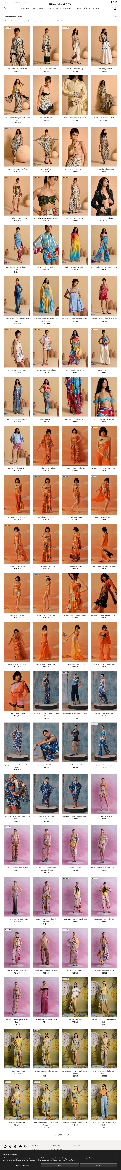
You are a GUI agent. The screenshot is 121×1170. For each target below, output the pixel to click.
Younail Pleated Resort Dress (75, 615)
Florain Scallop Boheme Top (17, 970)
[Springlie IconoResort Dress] (104, 691)
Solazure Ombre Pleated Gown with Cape (46, 320)
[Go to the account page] (112, 8)
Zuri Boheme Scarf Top (74, 69)
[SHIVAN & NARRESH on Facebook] (111, 2)
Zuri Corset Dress (46, 118)
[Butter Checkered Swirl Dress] (75, 95)
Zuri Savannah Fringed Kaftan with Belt (17, 119)
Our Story (35, 1149)
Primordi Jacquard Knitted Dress (75, 1122)
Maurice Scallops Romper (46, 267)
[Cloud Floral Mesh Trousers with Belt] (104, 1100)
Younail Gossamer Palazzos (75, 468)
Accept (60, 1165)
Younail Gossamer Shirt (46, 468)
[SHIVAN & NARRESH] (60, 4)
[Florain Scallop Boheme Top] (17, 948)
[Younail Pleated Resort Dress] (75, 593)
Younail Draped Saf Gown (17, 664)
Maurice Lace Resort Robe (17, 419)
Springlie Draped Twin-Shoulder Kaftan (46, 817)
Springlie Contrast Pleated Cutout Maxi (46, 714)
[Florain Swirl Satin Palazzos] (104, 897)
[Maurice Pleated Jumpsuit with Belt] (104, 245)
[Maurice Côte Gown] (46, 397)
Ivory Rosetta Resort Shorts (46, 370)
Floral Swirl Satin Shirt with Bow (75, 919)
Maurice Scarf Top (104, 370)
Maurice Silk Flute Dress (75, 370)
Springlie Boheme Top (103, 765)
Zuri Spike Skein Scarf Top (17, 69)
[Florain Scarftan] (75, 845)
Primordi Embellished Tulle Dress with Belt (74, 1072)
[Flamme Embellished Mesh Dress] (104, 593)
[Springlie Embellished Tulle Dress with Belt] (17, 794)
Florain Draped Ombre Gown (17, 919)
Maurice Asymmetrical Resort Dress (17, 268)
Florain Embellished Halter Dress (103, 868)
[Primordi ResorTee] (75, 997)
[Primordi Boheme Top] (17, 1100)
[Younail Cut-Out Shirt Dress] (46, 593)
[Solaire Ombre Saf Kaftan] (75, 245)
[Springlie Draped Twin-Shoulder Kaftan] (46, 794)
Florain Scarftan (75, 868)
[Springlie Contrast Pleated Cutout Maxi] (46, 691)
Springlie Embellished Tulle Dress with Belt (17, 817)
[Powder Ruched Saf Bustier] (104, 397)
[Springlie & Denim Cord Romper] (75, 742)
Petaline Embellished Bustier (17, 868)
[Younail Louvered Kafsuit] (104, 495)
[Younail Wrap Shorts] (75, 495)
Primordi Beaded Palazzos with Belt (46, 1072)
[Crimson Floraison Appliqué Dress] (104, 296)
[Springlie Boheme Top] (104, 742)
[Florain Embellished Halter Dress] (104, 845)
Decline (98, 1165)
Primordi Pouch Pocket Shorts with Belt (104, 1021)
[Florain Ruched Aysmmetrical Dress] (17, 997)
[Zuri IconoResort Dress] (75, 196)
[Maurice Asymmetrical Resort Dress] (17, 245)
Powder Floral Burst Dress (17, 468)
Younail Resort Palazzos (46, 566)
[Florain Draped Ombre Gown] (17, 897)
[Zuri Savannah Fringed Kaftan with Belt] (17, 95)
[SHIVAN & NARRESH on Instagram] (114, 2)
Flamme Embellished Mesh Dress (103, 615)
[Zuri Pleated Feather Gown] (104, 147)
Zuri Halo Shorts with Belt (17, 218)
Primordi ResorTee (75, 1020)
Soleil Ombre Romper (17, 713)
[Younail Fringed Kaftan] (75, 544)
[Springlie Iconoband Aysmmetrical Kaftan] (17, 742)
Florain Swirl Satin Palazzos (103, 919)
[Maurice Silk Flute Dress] (75, 347)
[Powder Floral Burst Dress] (17, 446)
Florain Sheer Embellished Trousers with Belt (46, 869)
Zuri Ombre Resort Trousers (46, 69)
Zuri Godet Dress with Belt (104, 118)
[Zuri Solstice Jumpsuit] (104, 46)
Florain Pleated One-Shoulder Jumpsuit (46, 920)
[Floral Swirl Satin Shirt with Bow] (75, 897)
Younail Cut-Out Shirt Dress (46, 615)
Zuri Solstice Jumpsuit (104, 69)
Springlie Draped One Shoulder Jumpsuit (75, 714)
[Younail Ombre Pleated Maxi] (75, 642)
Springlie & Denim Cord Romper (75, 765)
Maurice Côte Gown (46, 419)
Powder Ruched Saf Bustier (104, 419)
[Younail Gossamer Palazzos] (75, 446)
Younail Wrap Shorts (75, 517)
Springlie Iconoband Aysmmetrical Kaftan (17, 766)
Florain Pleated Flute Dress (104, 970)
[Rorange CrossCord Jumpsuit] (104, 642)
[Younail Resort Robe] (17, 544)
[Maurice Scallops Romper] (46, 245)
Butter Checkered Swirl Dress (75, 118)
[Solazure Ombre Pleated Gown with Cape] (46, 296)
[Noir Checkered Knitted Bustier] (46, 196)
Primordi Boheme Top (17, 1122)
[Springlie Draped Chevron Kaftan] (75, 794)
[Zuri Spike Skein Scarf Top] (17, 46)
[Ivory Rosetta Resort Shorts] (46, 347)
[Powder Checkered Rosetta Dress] (75, 296)
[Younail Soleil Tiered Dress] (46, 642)
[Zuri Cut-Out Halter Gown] (75, 147)
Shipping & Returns (55, 1149)
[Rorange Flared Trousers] (17, 495)
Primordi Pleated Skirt (17, 1071)
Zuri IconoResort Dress (74, 218)
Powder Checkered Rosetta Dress (75, 319)
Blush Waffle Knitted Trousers (46, 970)
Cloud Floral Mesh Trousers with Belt (104, 1123)
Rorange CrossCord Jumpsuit (104, 664)
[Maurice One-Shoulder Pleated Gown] (17, 296)
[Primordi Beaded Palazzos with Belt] (46, 1048)
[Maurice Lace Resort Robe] (17, 397)
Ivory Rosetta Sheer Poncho (17, 370)
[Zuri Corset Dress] (46, 95)
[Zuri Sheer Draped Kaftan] (17, 147)
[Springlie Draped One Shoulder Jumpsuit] (75, 691)
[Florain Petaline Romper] (104, 794)
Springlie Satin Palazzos (46, 765)
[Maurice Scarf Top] (104, 347)
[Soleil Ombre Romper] (17, 691)
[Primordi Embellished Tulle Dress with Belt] (75, 1048)
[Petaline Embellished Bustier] (17, 845)
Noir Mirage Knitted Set (104, 218)
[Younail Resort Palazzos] (46, 544)
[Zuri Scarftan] (46, 147)
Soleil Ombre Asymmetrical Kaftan (104, 566)
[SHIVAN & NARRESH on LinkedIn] (116, 2)
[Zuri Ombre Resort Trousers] (46, 46)
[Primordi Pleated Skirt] (17, 1048)
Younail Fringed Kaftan (74, 566)
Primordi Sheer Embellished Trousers (103, 1072)
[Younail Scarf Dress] (17, 593)
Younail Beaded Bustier (46, 517)
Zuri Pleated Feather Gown (104, 169)
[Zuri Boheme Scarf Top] (75, 46)
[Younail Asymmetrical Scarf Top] (104, 446)
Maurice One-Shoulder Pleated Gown (17, 320)
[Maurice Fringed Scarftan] (75, 397)
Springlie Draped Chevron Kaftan (74, 816)
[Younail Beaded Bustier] (46, 495)
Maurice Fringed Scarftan (74, 419)
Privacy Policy (70, 1160)
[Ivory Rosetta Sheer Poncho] (17, 347)
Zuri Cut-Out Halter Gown (75, 169)
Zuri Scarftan (46, 169)
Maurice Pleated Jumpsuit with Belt (104, 267)
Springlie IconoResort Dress (103, 713)
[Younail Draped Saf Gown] (17, 642)
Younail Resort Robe (17, 566)
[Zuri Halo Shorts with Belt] (17, 196)
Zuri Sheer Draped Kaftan (17, 169)
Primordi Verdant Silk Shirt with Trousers (46, 1123)
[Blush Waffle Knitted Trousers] (46, 948)
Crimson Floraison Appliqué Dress (104, 319)
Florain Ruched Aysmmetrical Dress (17, 1021)
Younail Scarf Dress (17, 615)
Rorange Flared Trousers (17, 517)
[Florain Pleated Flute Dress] (104, 948)
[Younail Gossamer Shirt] (46, 446)
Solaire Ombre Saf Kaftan (74, 267)
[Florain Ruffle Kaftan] (75, 948)
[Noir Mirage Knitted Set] (104, 196)
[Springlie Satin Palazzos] (46, 742)
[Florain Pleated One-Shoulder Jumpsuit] (46, 897)
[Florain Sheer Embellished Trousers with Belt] (46, 845)
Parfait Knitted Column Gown (46, 1020)
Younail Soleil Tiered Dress (46, 664)
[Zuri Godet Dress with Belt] (104, 95)
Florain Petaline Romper (104, 816)
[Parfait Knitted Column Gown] (46, 997)
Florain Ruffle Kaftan (75, 970)
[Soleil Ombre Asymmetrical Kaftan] (104, 544)
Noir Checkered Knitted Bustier (46, 218)
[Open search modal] (5, 8)
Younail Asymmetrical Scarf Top (103, 468)
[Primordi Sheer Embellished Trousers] (104, 1048)
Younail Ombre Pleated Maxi (75, 664)
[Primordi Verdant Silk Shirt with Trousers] (46, 1100)
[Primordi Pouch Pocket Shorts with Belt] (104, 997)
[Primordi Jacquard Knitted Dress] (75, 1100)
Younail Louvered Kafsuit (104, 517)
